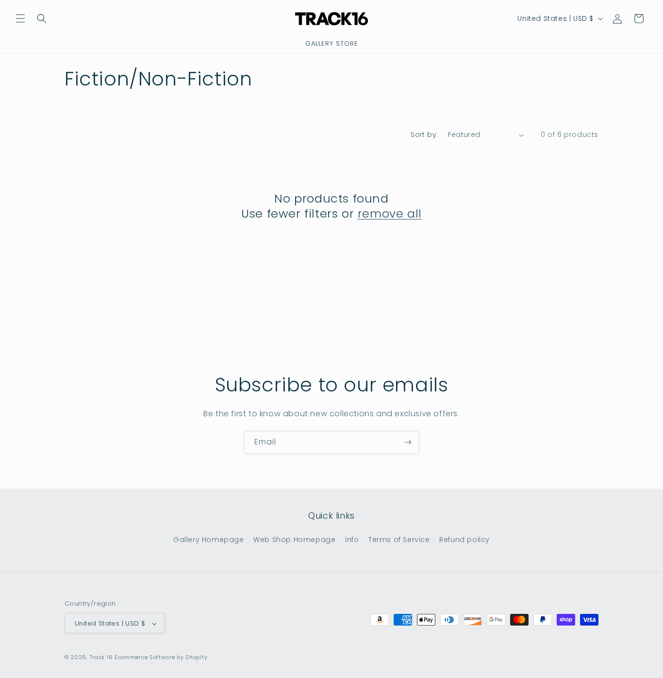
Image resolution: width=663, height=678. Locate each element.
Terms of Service (399, 539)
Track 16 (101, 657)
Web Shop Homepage (294, 539)
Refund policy (464, 539)
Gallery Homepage (208, 539)
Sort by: (424, 134)
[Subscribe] (407, 442)
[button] (20, 18)
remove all (390, 213)
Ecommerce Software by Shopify (161, 657)
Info (352, 539)
